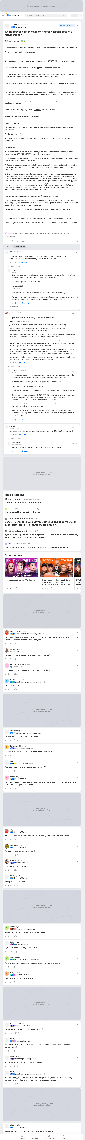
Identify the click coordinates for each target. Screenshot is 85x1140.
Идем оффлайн (22, 531)
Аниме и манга (21, 975)
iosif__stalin (12, 499)
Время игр (18, 543)
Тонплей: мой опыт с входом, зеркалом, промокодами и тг (36, 547)
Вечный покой (21, 779)
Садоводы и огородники (25, 960)
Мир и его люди (22, 499)
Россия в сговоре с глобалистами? (24, 503)
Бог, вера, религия (23, 518)
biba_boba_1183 (13, 509)
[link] (21, 574)
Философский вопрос (24, 1059)
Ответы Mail (21, 27)
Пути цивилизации (23, 764)
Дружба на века (25, 509)
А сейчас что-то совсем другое (28, 634)
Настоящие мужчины (24, 748)
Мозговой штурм (22, 1041)
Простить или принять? (25, 929)
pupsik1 (10, 543)
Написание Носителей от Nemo (22, 512)
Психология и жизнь (23, 1026)
